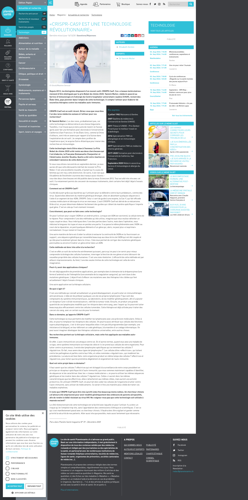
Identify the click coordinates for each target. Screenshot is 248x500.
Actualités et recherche (30, 8)
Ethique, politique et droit (31, 73)
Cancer (22, 62)
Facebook (182, 445)
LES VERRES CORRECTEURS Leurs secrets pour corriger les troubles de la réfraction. (180, 134)
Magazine (8, 35)
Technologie (24, 32)
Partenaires (105, 4)
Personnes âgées (27, 99)
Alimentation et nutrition (31, 43)
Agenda (83, 4)
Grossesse (24, 79)
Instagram (182, 455)
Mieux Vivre (8, 94)
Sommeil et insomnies (29, 126)
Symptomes (8, 69)
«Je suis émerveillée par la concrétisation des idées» (180, 146)
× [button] (43, 413)
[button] (122, 35)
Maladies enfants (8, 58)
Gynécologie (24, 85)
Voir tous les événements (182, 115)
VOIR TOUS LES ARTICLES (162, 31)
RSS (179, 460)
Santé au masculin (28, 110)
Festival (7, 107)
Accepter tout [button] (15, 486)
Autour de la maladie (29, 48)
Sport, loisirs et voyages (30, 131)
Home (52, 15)
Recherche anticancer (28, 13)
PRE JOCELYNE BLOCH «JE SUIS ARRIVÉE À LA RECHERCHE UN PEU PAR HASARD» (180, 160)
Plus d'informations (69, 490)
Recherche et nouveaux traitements (29, 20)
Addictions (24, 37)
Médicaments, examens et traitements (31, 92)
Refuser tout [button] (34, 486)
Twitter (181, 450)
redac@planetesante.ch (183, 471)
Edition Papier (25, 2)
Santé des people (26, 27)
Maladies (8, 46)
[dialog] (24, 453)
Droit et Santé (8, 80)
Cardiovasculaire (27, 68)
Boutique (125, 4)
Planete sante (7, 12)
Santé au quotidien (28, 115)
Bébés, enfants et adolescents (27, 55)
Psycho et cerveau (27, 104)
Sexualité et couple (28, 121)
